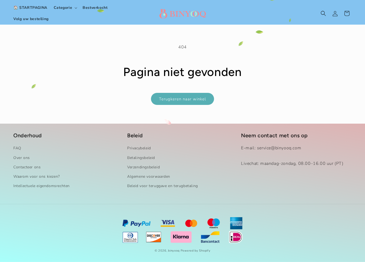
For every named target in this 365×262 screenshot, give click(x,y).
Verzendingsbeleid (143, 167)
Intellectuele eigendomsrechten (41, 185)
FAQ (17, 148)
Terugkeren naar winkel (182, 99)
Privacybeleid (139, 148)
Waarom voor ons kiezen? (36, 176)
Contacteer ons (27, 167)
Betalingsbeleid (141, 157)
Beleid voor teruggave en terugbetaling (162, 185)
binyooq (174, 251)
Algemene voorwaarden (148, 176)
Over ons (21, 157)
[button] (65, 7)
